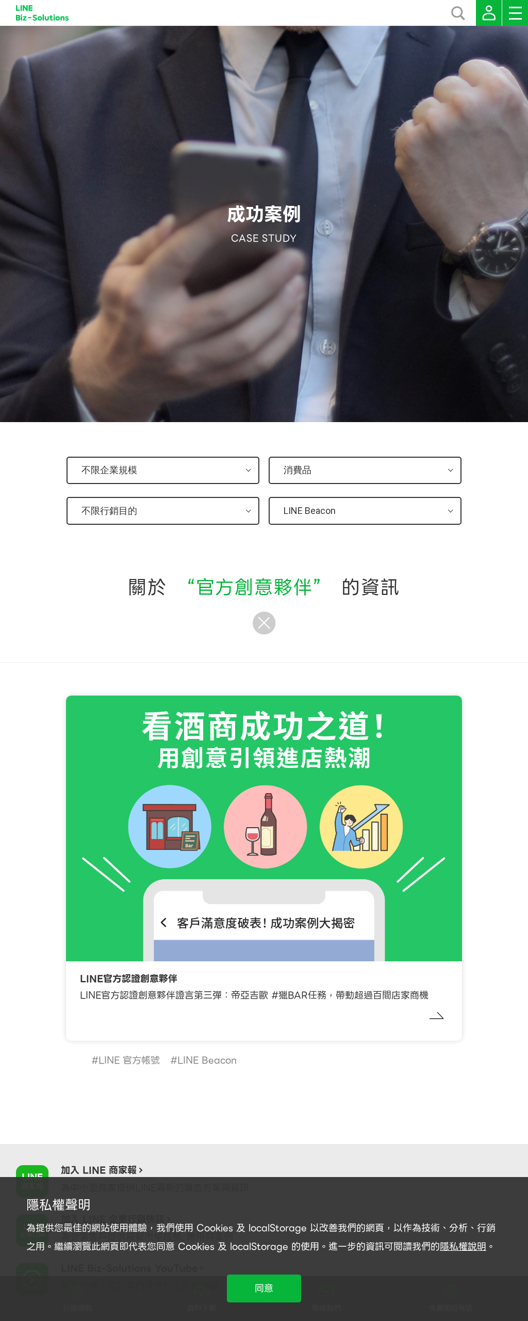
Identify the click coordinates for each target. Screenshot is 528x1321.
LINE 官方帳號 (129, 1060)
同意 (264, 1288)
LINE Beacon (207, 1060)
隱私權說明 (463, 1246)
